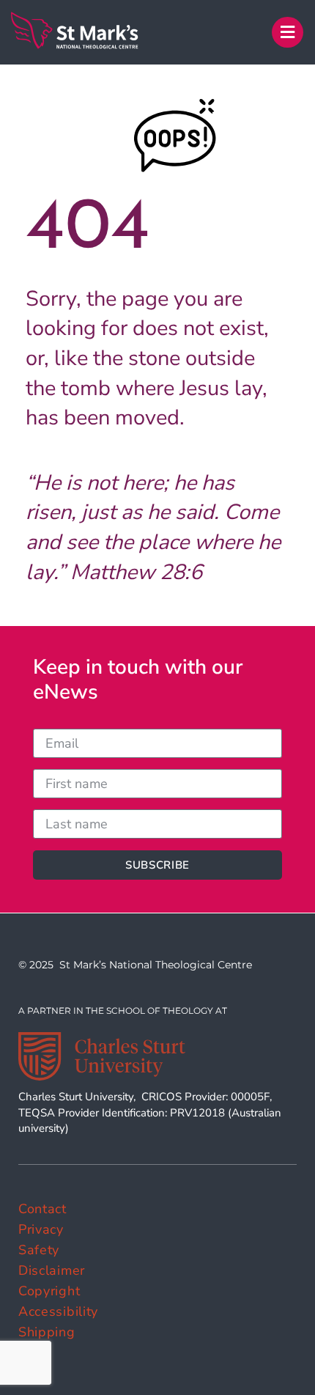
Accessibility (58, 1311)
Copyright (49, 1291)
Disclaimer (51, 1270)
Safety (38, 1250)
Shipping (46, 1332)
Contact (42, 1209)
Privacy (41, 1229)
